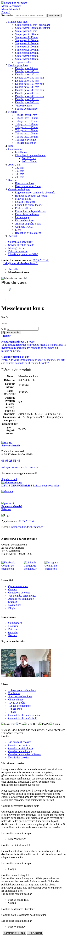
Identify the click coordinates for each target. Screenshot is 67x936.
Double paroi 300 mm (27, 102)
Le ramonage (22, 217)
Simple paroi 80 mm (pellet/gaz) (32, 24)
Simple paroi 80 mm (26, 31)
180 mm (19, 173)
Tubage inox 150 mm (26, 133)
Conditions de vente (19, 592)
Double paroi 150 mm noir (29, 83)
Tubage (12, 711)
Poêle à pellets (23, 208)
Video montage (23, 105)
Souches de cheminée (20, 696)
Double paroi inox (18, 65)
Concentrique (15, 149)
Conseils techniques (19, 189)
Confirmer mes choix (14, 933)
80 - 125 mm (29, 158)
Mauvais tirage (23, 198)
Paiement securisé (17, 251)
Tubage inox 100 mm (26, 117)
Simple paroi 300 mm (26, 58)
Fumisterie (14, 693)
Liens (18, 229)
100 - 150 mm (29, 161)
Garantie (13, 632)
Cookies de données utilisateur (24, 754)
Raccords (13, 180)
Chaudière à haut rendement (30, 155)
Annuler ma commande (21, 598)
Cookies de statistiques (20, 748)
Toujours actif (31, 805)
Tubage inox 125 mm (26, 127)
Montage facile (16, 248)
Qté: (3, 328)
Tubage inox (15, 708)
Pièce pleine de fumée (27, 214)
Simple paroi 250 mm (26, 55)
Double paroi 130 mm (27, 74)
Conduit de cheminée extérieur (24, 715)
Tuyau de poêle (16, 702)
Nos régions (14, 604)
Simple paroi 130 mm (26, 43)
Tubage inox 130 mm (26, 130)
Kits (10, 145)
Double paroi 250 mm (27, 99)
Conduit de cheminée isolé (22, 718)
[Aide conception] (11, 482)
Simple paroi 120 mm (26, 40)
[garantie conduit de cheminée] (33, 491)
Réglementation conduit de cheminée (35, 192)
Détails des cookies (18, 757)
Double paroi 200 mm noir (29, 96)
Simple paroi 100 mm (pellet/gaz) (33, 27)
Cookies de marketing (20, 751)
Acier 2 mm (14, 164)
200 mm (19, 177)
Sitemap (12, 601)
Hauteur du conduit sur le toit (31, 195)
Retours (12, 635)
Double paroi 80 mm (26, 68)
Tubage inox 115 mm (26, 121)
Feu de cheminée (24, 220)
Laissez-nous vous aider (46, 485)
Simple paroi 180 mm (26, 49)
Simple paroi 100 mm (26, 34)
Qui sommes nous (18, 586)
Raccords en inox (24, 183)
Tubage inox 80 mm (26, 114)
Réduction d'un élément (28, 232)
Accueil (12, 236)
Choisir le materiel (25, 201)
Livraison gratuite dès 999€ (23, 254)
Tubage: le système (25, 139)
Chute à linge (15, 699)
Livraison (13, 626)
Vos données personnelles (22, 595)
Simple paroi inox (17, 21)
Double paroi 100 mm (27, 71)
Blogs (11, 608)
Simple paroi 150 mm (26, 46)
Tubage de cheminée (19, 705)
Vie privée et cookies (19, 741)
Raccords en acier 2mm (28, 186)
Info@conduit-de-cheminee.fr (20, 263)
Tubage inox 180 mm (26, 136)
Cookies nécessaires (19, 745)
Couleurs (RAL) (24, 226)
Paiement (6, 509)
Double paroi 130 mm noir (29, 77)
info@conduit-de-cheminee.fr (19, 467)
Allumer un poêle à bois (28, 223)
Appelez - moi (9, 479)
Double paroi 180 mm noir (29, 90)
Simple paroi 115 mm (26, 37)
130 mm (19, 167)
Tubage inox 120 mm (26, 124)
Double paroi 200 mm (27, 93)
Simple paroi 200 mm (26, 52)
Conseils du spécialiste (20, 241)
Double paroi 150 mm (27, 80)
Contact (12, 589)
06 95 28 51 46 (41, 260)
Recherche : (7, 15)
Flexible (12, 111)
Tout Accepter (35, 933)
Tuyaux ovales (23, 62)
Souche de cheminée (26, 108)
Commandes (15, 622)
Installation (21, 152)
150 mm (19, 170)
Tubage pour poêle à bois (22, 690)
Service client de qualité (21, 244)
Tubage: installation (25, 142)
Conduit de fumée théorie (29, 204)
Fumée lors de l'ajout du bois (30, 211)
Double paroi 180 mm (27, 86)
